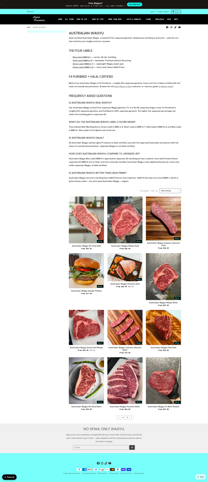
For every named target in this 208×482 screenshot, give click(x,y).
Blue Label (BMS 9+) (82, 57)
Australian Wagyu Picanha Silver (125, 406)
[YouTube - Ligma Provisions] (179, 27)
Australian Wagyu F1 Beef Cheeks (163, 406)
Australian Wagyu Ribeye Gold (125, 246)
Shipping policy (139, 473)
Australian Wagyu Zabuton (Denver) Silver (125, 348)
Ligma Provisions (74, 473)
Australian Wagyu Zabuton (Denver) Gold (163, 244)
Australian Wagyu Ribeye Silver (163, 302)
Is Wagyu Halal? (166, 86)
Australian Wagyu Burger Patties (86, 291)
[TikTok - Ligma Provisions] (175, 27)
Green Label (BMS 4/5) (83, 67)
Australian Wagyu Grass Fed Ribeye (86, 347)
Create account (163, 12)
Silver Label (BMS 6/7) (83, 64)
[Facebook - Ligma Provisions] (167, 27)
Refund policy (102, 473)
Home (28, 27)
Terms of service (126, 473)
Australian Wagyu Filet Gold (163, 347)
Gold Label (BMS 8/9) (82, 60)
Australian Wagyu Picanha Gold (125, 284)
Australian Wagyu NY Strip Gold (86, 246)
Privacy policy (113, 473)
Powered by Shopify (89, 473)
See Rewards (134, 4)
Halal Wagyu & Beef (123, 86)
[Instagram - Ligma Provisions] (171, 27)
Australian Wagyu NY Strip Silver (86, 406)
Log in (152, 12)
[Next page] (131, 417)
